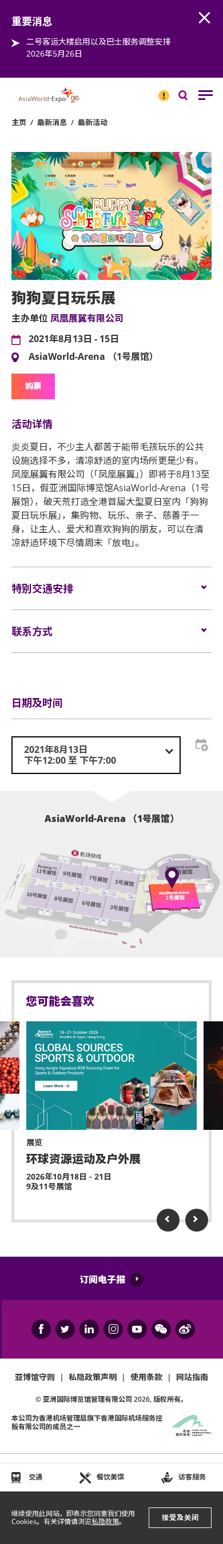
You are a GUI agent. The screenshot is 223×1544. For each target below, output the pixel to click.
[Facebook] (41, 1329)
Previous (168, 1220)
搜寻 (191, 98)
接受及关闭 (180, 1517)
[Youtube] (137, 1329)
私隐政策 (105, 1521)
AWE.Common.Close (205, 18)
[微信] (161, 1329)
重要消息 (160, 90)
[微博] (185, 1329)
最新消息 (52, 122)
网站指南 (192, 1376)
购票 (33, 385)
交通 (35, 1477)
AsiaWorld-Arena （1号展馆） (93, 357)
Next (196, 1220)
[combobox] (96, 755)
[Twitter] (65, 1329)
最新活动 (92, 122)
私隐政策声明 (93, 1376)
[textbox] (96, 755)
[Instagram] (113, 1329)
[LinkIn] (89, 1329)
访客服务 (192, 1477)
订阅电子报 (102, 1279)
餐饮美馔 (110, 1477)
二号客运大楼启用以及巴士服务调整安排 (98, 41)
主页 (18, 122)
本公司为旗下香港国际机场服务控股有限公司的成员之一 (86, 1422)
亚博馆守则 (35, 1376)
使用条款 (146, 1376)
